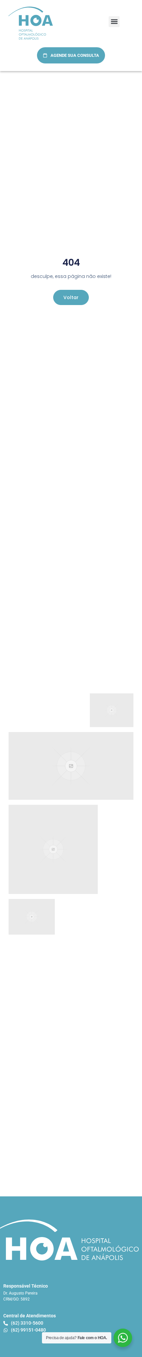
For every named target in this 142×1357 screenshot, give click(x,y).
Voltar (71, 297)
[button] (114, 21)
